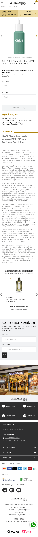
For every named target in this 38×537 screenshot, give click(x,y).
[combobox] (19, 7)
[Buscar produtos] (35, 7)
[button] (1, 294)
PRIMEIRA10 (28, 15)
